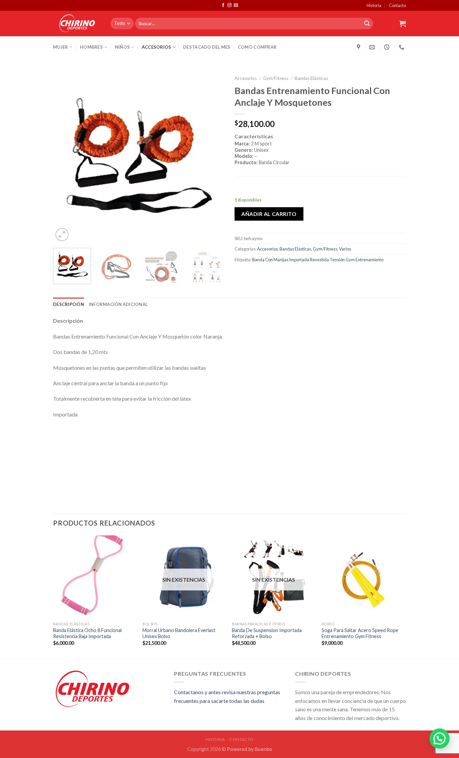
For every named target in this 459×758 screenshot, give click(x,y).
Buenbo (263, 749)
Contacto (397, 5)
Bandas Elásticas (311, 78)
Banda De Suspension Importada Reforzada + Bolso (267, 633)
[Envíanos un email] (236, 5)
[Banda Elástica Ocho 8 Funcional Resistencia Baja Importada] (94, 576)
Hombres (91, 47)
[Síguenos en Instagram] (229, 5)
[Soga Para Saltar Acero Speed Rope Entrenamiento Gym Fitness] (363, 576)
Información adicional (118, 304)
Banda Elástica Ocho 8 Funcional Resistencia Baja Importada (87, 633)
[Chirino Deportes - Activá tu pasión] (76, 23)
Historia (374, 5)
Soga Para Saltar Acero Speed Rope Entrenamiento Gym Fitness (360, 633)
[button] (439, 738)
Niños (122, 47)
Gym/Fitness (275, 78)
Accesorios (156, 47)
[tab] (320, 154)
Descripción (68, 304)
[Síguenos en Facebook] (223, 5)
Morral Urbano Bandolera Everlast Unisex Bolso (178, 633)
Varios (345, 249)
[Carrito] (402, 23)
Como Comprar (257, 47)
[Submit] (367, 23)
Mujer (60, 47)
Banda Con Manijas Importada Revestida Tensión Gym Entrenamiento (317, 259)
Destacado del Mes (206, 47)
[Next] (213, 157)
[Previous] (65, 157)
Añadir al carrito (268, 214)
